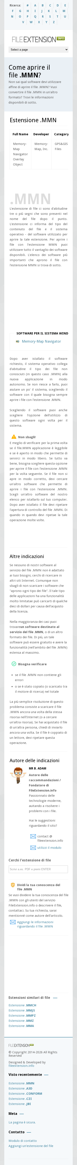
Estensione (22, 1005)
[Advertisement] (43, 180)
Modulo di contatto (23, 1141)
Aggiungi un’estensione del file (31, 1146)
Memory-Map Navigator (41, 341)
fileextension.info (21, 1066)
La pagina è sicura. (22, 1122)
